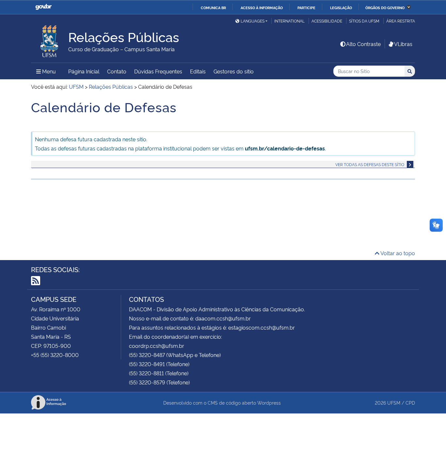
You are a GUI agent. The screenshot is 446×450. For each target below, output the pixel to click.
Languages (252, 20)
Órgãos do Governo (385, 7)
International (289, 20)
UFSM (393, 402)
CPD (410, 402)
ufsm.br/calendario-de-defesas (285, 148)
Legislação (341, 7)
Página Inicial (83, 71)
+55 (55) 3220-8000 (55, 354)
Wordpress (269, 402)
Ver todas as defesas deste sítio (369, 164)
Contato (116, 71)
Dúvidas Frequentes (158, 71)
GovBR (43, 7)
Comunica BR (213, 7)
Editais (198, 71)
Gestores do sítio (234, 71)
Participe (306, 7)
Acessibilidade (326, 20)
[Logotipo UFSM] (49, 39)
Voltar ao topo (397, 252)
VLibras (403, 43)
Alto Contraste (363, 43)
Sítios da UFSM (364, 20)
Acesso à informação (262, 7)
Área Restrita (400, 20)
